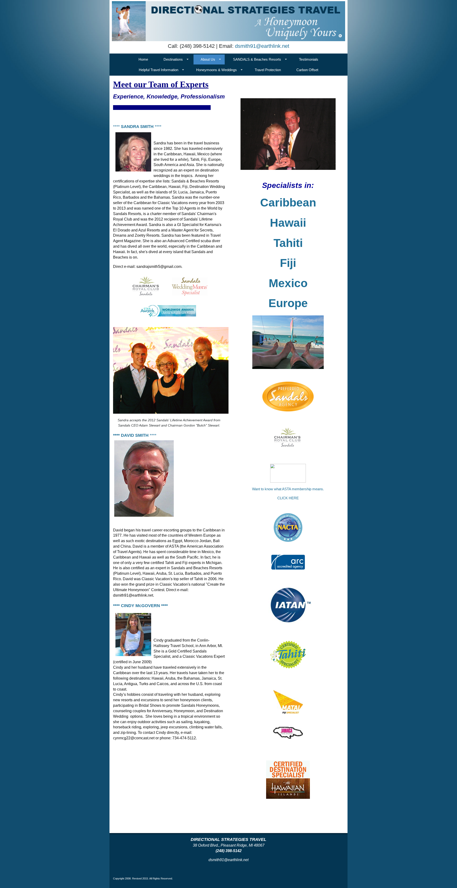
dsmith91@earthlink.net (262, 46)
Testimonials (308, 59)
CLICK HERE (288, 498)
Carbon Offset (307, 70)
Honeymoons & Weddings (216, 70)
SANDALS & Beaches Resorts (257, 59)
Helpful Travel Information (158, 70)
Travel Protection (268, 70)
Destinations (173, 59)
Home (143, 59)
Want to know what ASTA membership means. (288, 489)
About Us (208, 59)
